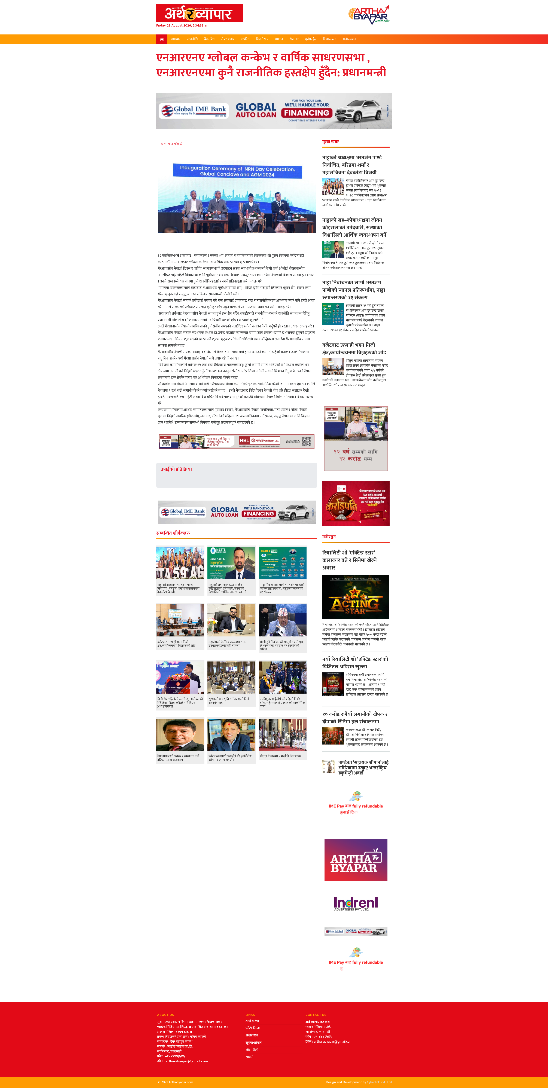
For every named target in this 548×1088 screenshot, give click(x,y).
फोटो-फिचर (253, 1028)
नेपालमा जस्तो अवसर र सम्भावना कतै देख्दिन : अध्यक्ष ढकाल (178, 758)
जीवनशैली (252, 1050)
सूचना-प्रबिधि (254, 1043)
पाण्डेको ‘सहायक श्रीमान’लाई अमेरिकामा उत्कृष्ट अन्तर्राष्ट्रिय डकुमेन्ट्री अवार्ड (363, 768)
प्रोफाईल (311, 39)
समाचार (175, 39)
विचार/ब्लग (330, 39)
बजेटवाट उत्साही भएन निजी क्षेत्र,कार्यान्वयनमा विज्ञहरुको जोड (176, 643)
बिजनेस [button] (261, 39)
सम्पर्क (249, 1057)
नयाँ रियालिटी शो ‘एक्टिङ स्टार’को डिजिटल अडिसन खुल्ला (355, 663)
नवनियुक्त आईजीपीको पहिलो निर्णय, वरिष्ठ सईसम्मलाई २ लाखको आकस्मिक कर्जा (282, 703)
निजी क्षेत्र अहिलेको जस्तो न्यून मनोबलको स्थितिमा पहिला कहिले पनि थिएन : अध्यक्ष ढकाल (180, 703)
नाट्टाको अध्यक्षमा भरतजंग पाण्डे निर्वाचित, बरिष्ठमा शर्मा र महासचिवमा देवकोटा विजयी (178, 588)
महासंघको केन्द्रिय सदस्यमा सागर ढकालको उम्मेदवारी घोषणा (227, 643)
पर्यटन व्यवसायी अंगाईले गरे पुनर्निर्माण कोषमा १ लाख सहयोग (230, 758)
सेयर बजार (227, 39)
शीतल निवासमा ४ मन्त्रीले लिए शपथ (280, 756)
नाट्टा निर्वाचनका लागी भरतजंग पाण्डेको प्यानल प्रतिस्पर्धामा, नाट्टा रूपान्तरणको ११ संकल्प (282, 588)
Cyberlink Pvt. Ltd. (379, 1082)
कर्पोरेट (245, 39)
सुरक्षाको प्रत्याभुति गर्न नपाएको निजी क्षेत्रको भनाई (229, 701)
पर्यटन (279, 39)
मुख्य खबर (330, 142)
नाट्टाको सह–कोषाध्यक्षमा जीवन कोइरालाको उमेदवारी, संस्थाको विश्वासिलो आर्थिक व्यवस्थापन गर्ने (227, 588)
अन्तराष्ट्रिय (252, 1035)
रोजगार (294, 39)
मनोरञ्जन (349, 39)
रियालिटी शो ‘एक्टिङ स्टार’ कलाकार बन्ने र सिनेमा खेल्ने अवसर (349, 560)
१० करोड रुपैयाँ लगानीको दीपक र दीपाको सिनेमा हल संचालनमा (355, 718)
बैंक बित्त (209, 39)
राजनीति (192, 39)
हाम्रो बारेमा (252, 1021)
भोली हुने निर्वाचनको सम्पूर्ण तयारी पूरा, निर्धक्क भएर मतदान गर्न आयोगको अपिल (282, 645)
